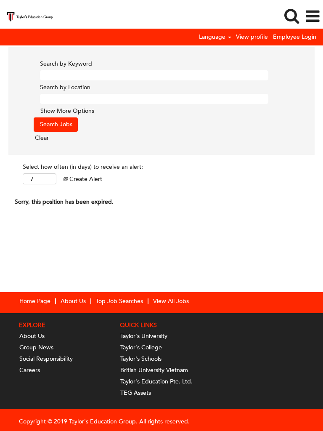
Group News (36, 347)
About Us (73, 301)
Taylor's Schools (141, 359)
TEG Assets (135, 393)
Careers (29, 370)
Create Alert (85, 179)
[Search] (291, 16)
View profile (252, 37)
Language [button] (213, 37)
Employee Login (294, 37)
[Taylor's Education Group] (26, 15)
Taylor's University (143, 336)
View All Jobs (171, 301)
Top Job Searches (119, 301)
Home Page (34, 301)
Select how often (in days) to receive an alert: (83, 167)
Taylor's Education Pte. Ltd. (156, 381)
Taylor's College (141, 347)
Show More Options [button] (67, 111)
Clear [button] (42, 138)
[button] (312, 16)
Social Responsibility (46, 359)
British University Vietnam (154, 370)
